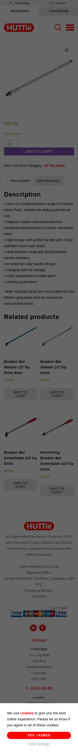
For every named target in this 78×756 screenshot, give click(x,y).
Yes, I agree (39, 735)
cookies (27, 713)
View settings (39, 744)
